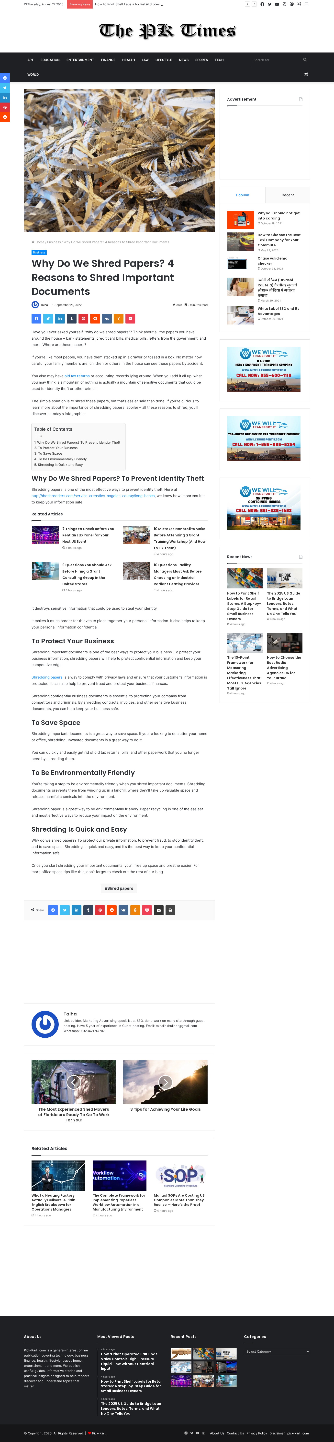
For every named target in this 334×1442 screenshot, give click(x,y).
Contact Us (235, 1433)
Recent (288, 195)
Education (50, 60)
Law (145, 60)
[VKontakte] (107, 319)
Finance (108, 60)
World (33, 74)
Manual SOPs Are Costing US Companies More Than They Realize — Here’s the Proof (179, 1200)
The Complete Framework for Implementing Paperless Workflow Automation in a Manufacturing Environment (119, 1202)
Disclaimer (277, 1433)
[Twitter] (48, 319)
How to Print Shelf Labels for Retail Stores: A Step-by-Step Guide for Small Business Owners (166, 4)
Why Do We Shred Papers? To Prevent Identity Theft (78, 442)
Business (54, 242)
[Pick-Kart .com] (167, 31)
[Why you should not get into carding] (240, 220)
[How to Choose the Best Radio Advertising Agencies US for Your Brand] (284, 643)
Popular (242, 195)
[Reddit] (95, 319)
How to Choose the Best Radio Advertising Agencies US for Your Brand (284, 667)
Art (30, 60)
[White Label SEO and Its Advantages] (240, 315)
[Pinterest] (83, 319)
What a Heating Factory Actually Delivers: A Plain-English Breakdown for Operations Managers (54, 1202)
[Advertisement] (119, 962)
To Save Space (50, 453)
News (184, 60)
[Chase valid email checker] (240, 265)
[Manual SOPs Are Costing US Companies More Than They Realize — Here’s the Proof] (181, 1175)
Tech (219, 60)
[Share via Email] (159, 910)
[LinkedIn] (60, 319)
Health (128, 60)
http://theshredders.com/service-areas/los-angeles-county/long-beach (93, 495)
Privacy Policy (256, 1433)
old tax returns (77, 376)
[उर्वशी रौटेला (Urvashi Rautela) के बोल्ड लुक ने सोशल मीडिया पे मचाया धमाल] (240, 287)
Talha (44, 305)
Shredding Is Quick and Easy (60, 465)
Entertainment (80, 60)
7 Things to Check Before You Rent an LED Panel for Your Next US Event (88, 535)
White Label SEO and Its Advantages (279, 311)
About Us (217, 1433)
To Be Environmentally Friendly (62, 459)
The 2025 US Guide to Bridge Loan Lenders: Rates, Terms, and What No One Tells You (283, 603)
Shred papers (120, 888)
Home (39, 242)
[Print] (170, 910)
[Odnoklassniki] (118, 319)
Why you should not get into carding (279, 216)
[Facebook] (36, 319)
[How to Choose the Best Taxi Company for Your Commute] (240, 241)
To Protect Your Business (58, 448)
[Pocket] (130, 319)
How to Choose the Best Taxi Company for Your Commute (279, 240)
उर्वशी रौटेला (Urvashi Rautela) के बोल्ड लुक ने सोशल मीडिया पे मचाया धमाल (277, 288)
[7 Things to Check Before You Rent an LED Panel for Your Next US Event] (45, 535)
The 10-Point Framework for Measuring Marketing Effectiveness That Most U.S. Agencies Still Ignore (244, 673)
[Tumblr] (72, 319)
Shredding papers (47, 677)
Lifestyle (164, 60)
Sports (201, 60)
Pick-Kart (99, 1433)
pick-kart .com (298, 1433)
